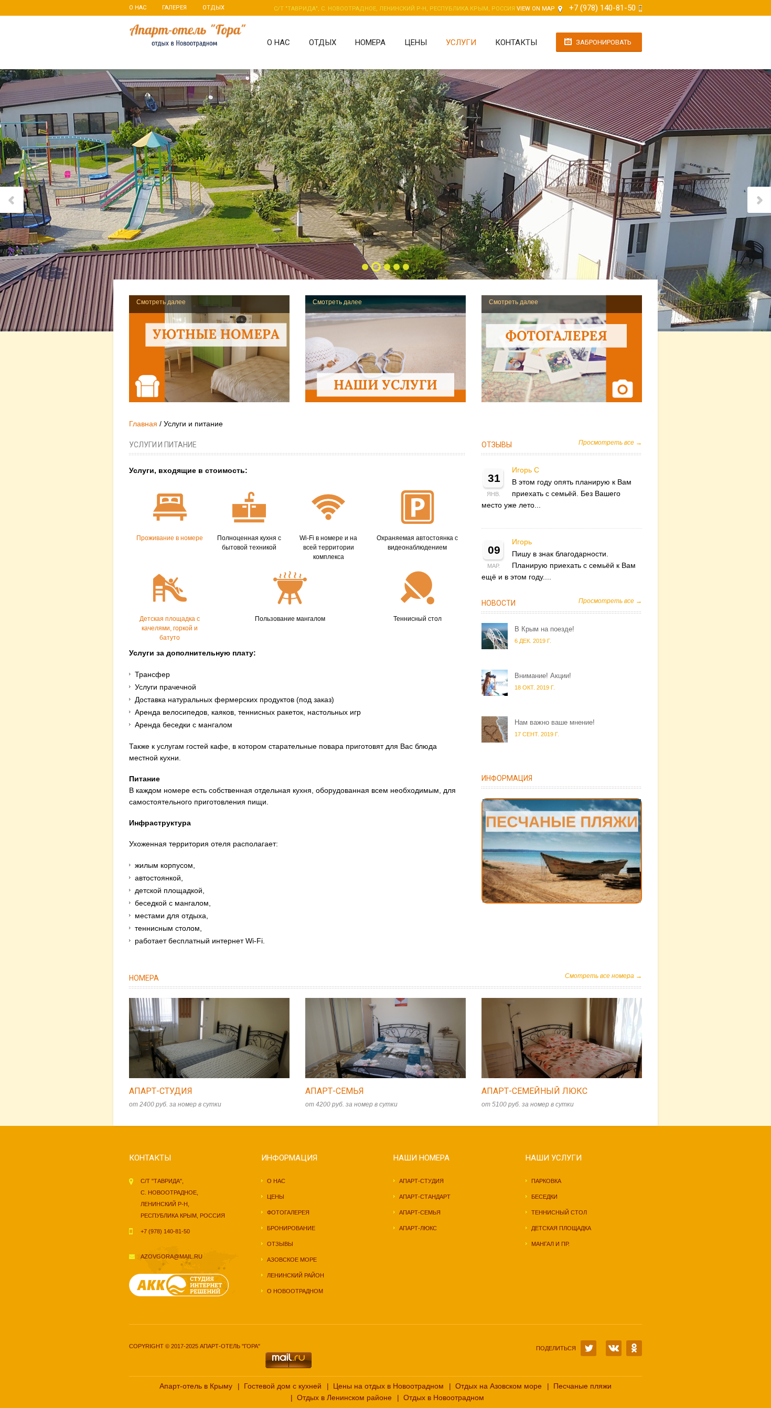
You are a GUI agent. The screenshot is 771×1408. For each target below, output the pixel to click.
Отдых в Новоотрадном (443, 1397)
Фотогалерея (288, 1212)
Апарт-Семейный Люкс (534, 1091)
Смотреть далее (161, 302)
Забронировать (603, 42)
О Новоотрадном (295, 1291)
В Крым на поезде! (544, 629)
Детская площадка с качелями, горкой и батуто (170, 628)
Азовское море (292, 1259)
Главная (143, 424)
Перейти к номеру (198, 1037)
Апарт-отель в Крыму (195, 1386)
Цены (415, 42)
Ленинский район (295, 1275)
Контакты (516, 42)
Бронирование (291, 1228)
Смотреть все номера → (603, 976)
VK (614, 1348)
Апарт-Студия (160, 1091)
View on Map (536, 8)
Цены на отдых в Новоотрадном (388, 1386)
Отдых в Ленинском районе (344, 1397)
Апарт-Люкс (418, 1228)
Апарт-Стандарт (425, 1197)
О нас (137, 7)
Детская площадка (561, 1228)
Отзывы (496, 444)
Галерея (174, 7)
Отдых (213, 7)
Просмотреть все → (610, 442)
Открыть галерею (220, 1037)
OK (634, 1348)
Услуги (461, 42)
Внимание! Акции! (543, 676)
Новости (498, 603)
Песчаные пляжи (582, 1386)
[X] (588, 1348)
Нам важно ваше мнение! (555, 722)
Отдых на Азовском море (498, 1386)
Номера (370, 42)
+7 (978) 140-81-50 (602, 8)
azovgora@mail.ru (171, 1256)
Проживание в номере (169, 538)
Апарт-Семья (334, 1091)
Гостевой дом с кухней (283, 1386)
